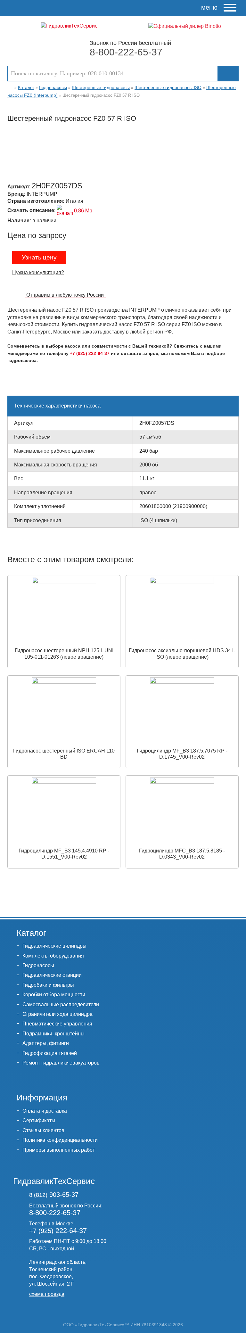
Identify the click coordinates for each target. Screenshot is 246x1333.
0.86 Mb (82, 210)
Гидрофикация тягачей (49, 1053)
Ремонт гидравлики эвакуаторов (61, 1063)
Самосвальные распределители (60, 1004)
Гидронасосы (53, 87)
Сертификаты (38, 1120)
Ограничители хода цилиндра (57, 1014)
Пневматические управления (57, 1023)
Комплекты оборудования (53, 956)
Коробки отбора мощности (53, 994)
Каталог (26, 87)
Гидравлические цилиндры (54, 946)
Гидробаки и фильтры (48, 985)
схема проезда (46, 1294)
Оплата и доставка (44, 1111)
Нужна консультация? (38, 272)
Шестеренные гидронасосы (101, 87)
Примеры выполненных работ (58, 1150)
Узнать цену (39, 257)
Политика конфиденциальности (60, 1140)
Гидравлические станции (52, 975)
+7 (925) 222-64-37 (90, 353)
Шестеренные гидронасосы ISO (168, 87)
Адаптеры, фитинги (45, 1043)
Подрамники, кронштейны (53, 1033)
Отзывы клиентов (43, 1130)
